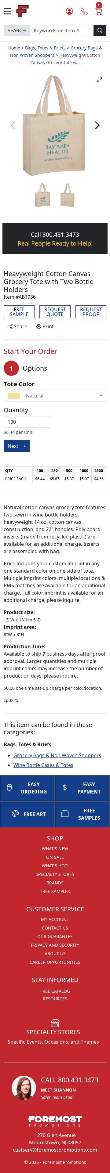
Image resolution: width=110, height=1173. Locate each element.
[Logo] (22, 10)
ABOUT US (55, 953)
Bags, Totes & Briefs (45, 48)
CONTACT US (55, 928)
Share (20, 326)
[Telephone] (84, 10)
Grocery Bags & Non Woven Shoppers (57, 755)
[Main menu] (10, 11)
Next (14, 446)
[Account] (69, 10)
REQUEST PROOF (91, 312)
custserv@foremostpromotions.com (55, 1149)
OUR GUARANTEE (55, 936)
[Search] (100, 30)
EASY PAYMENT (89, 788)
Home (14, 48)
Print (47, 326)
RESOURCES (55, 999)
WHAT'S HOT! (55, 866)
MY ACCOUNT (55, 919)
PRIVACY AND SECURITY (55, 945)
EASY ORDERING (33, 788)
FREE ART (35, 814)
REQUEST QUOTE (55, 312)
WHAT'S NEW (55, 848)
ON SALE (55, 857)
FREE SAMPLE (19, 312)
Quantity (16, 410)
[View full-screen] (99, 80)
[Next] (96, 125)
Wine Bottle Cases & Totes (43, 765)
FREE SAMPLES (89, 814)
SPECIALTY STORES (55, 874)
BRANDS (55, 883)
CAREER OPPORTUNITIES (55, 962)
